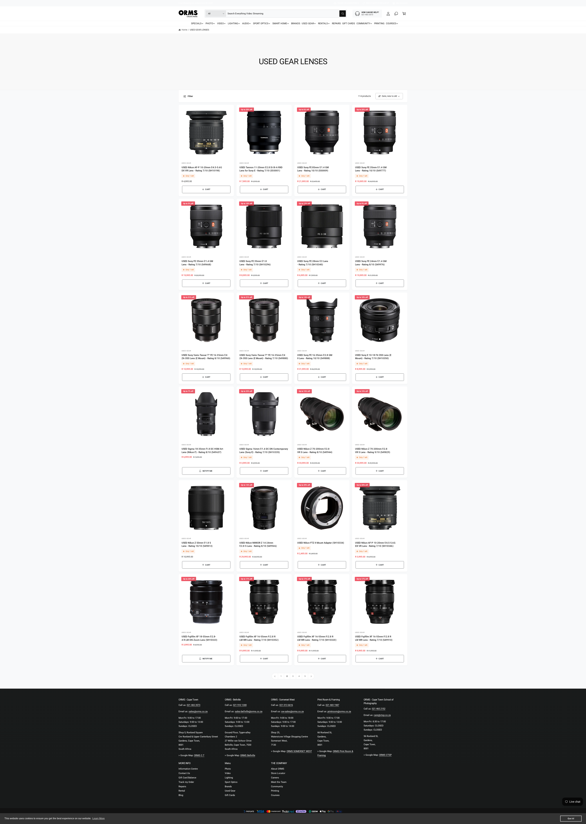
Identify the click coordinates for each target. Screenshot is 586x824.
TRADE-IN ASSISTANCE (348, 3)
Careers (275, 777)
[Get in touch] (396, 14)
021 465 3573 (193, 705)
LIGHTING (233, 23)
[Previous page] (275, 676)
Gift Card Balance (187, 777)
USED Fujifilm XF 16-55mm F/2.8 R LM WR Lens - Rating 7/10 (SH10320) (316, 638)
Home (184, 30)
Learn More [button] (98, 818)
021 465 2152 (378, 708)
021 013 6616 (286, 705)
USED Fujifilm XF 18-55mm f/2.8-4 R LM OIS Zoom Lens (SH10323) (199, 638)
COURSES (391, 23)
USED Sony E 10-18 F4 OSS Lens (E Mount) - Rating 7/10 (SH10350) (373, 357)
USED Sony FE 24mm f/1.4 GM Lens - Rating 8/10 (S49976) (371, 263)
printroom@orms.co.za (339, 711)
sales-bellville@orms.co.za (248, 711)
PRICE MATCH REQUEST (377, 3)
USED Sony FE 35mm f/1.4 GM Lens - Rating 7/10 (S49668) (197, 263)
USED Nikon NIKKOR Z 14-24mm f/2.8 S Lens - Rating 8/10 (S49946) (258, 544)
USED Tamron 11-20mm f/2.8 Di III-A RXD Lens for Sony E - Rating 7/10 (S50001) (260, 169)
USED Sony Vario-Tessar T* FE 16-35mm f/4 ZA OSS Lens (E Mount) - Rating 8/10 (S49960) (206, 357)
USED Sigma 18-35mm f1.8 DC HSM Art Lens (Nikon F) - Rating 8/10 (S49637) (202, 450)
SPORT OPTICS (260, 23)
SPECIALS (196, 23)
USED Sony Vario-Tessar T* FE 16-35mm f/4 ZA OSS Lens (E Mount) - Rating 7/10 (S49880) (263, 357)
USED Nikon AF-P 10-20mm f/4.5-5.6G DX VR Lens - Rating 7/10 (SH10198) (202, 169)
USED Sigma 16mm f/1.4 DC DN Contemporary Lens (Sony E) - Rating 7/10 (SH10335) (263, 450)
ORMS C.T (199, 755)
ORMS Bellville (247, 755)
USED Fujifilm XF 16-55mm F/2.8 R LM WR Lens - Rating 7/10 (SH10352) (259, 638)
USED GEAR (308, 23)
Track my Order (186, 782)
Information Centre (188, 768)
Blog (181, 795)
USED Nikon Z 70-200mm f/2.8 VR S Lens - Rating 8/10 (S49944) (314, 450)
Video (228, 773)
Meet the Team (278, 782)
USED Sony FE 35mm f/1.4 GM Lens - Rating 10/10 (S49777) (371, 169)
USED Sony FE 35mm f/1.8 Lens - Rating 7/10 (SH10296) (255, 263)
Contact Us (184, 773)
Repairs (182, 786)
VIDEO (220, 23)
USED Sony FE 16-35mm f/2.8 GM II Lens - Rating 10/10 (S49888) (314, 357)
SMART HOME (279, 23)
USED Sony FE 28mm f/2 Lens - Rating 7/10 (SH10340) (312, 263)
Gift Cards (230, 795)
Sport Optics (231, 782)
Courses (275, 795)
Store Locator (278, 773)
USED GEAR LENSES (199, 30)
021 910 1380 (239, 705)
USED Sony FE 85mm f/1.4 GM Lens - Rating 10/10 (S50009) (313, 169)
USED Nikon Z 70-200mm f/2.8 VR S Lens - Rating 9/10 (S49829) (372, 450)
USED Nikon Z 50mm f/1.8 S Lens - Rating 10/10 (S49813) (197, 544)
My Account (401, 3)
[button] (404, 14)
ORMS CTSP (385, 755)
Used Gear (230, 790)
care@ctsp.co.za (382, 715)
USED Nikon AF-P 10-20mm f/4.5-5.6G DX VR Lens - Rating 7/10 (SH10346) (375, 544)
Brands (228, 786)
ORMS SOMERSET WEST (299, 751)
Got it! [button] (571, 818)
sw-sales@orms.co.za (292, 711)
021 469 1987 (332, 705)
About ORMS (277, 768)
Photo (228, 768)
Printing (275, 790)
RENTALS (323, 23)
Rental (182, 790)
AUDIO (245, 23)
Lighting (229, 777)
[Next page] (311, 676)
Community (277, 786)
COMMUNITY (363, 23)
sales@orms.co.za (198, 711)
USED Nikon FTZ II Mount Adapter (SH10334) (320, 542)
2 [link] (287, 676)
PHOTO (209, 23)
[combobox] (286, 14)
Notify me (207, 471)
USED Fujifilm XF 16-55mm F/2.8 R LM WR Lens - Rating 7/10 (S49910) (373, 638)
